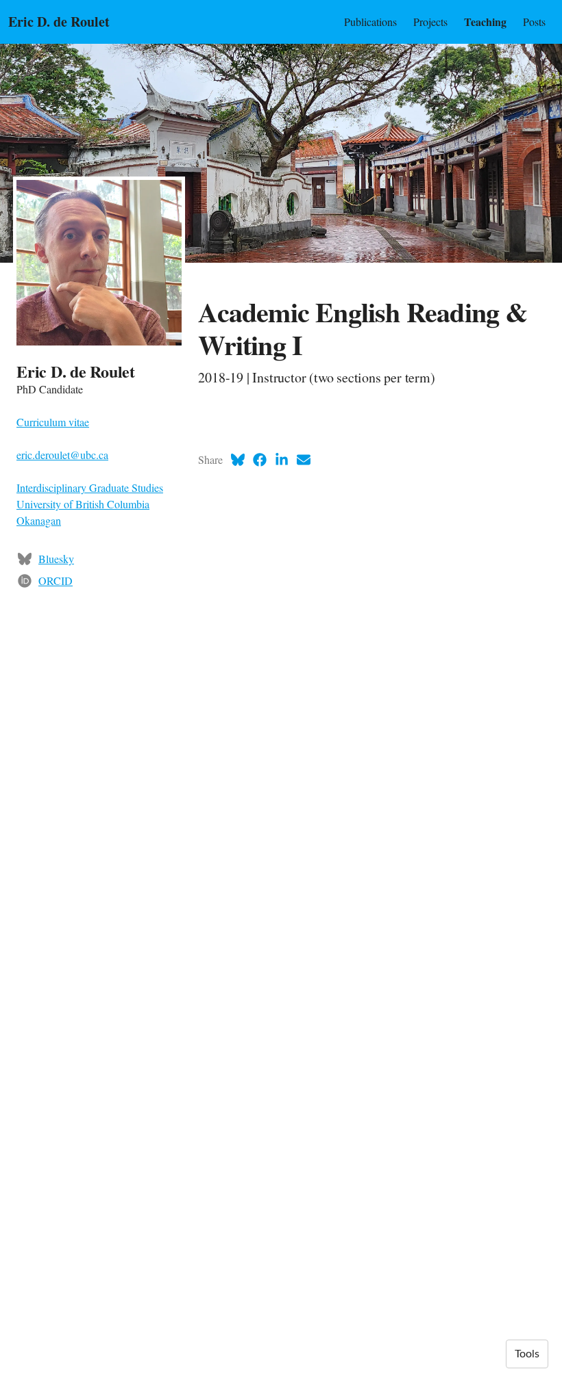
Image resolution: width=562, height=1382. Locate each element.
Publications (370, 21)
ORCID (55, 580)
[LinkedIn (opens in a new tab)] (282, 460)
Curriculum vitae (52, 422)
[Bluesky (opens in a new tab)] (238, 460)
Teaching (485, 21)
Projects (430, 21)
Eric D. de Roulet (59, 21)
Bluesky (56, 558)
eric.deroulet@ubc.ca (62, 454)
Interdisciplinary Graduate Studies (89, 487)
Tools (527, 1353)
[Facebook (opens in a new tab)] (260, 460)
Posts (534, 21)
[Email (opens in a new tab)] (303, 460)
